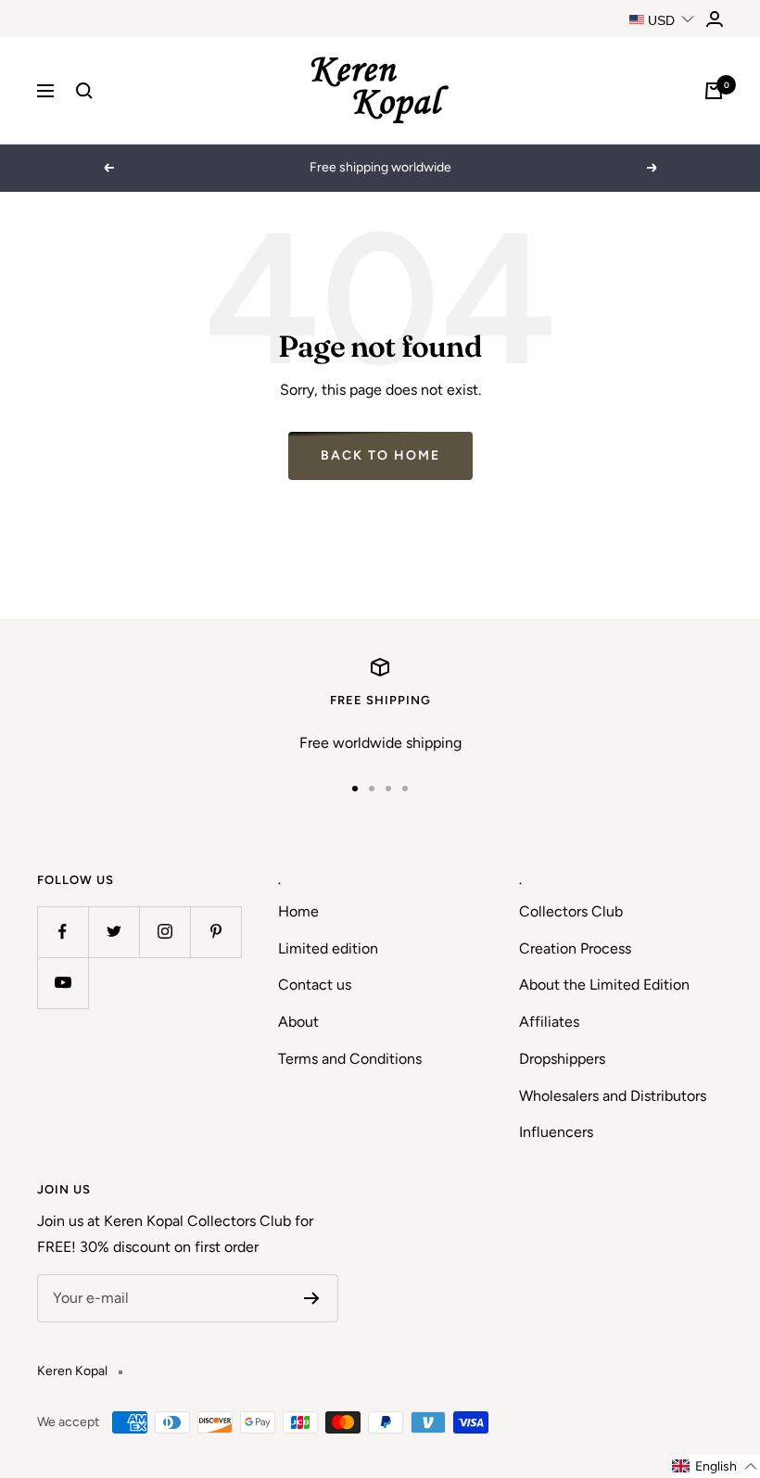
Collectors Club (571, 911)
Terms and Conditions (350, 1058)
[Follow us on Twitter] (113, 931)
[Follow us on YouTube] (62, 982)
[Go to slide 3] (388, 788)
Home (298, 911)
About (298, 1021)
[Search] (84, 90)
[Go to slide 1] (355, 788)
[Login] (714, 19)
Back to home (380, 455)
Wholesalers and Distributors (612, 1096)
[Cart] (713, 90)
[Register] (312, 1298)
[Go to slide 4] (405, 788)
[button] (715, 1466)
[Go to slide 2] (371, 788)
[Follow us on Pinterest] (215, 931)
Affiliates (549, 1021)
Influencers (556, 1132)
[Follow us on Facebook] (62, 931)
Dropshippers (562, 1058)
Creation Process (575, 948)
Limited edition (328, 948)
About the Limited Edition (604, 984)
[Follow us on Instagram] (164, 931)
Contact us (314, 984)
